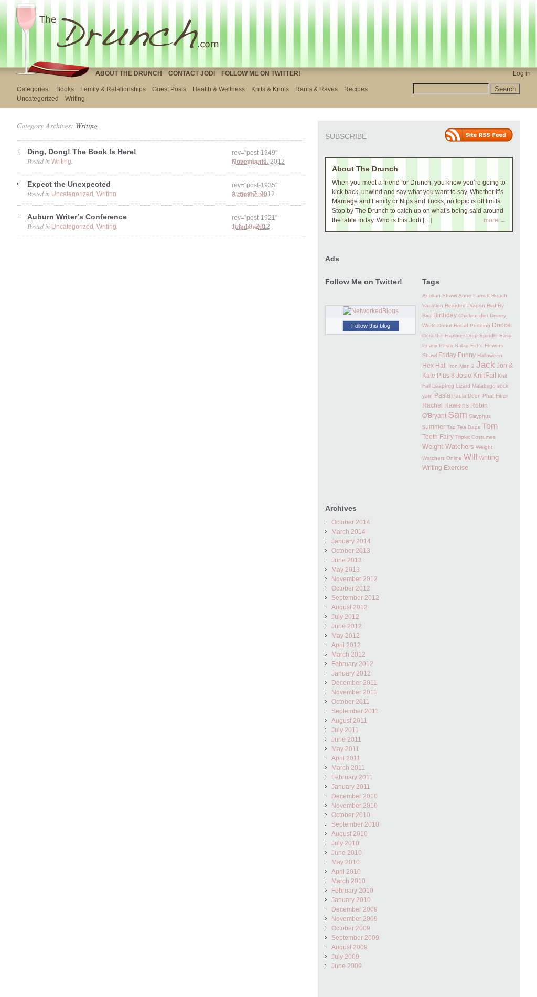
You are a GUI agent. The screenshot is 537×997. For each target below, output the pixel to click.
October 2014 (350, 522)
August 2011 (349, 720)
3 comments (249, 194)
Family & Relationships (113, 89)
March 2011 (348, 767)
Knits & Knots (270, 89)
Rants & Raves (316, 89)
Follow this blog (370, 326)
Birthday (445, 315)
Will (471, 457)
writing (489, 458)
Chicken (468, 315)
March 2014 (348, 531)
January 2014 (351, 541)
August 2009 (349, 947)
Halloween (489, 355)
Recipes (356, 89)
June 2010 (346, 852)
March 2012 (348, 654)
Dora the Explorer (443, 335)
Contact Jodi (191, 73)
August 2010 (349, 834)
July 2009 (345, 956)
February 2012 (352, 664)
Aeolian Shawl (439, 295)
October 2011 (350, 701)
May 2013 (345, 569)
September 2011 (355, 711)
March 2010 (348, 881)
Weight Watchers (448, 447)
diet (483, 315)
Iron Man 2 (461, 366)
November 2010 (354, 805)
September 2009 (355, 937)
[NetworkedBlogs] (371, 311)
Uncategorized (38, 98)
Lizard (463, 386)
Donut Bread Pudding (463, 325)
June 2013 (346, 560)
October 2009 (350, 928)
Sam (457, 415)
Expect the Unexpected (69, 184)
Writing (75, 98)
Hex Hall (434, 365)
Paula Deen (466, 396)
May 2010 (345, 862)
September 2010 (355, 824)
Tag (451, 427)
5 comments (249, 162)
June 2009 (346, 966)
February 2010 (352, 890)
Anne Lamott (474, 295)
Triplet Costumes (475, 437)
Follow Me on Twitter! (260, 73)
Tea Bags (468, 427)
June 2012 (346, 626)
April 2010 (346, 871)
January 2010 (351, 900)
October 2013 (350, 550)
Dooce (501, 325)
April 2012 (346, 645)
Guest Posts (169, 89)
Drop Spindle (482, 335)
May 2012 (345, 635)
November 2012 (354, 579)
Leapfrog (443, 386)
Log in (522, 73)
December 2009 (354, 909)
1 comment (247, 227)
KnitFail (484, 375)
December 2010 (354, 796)
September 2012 (355, 598)
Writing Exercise (445, 468)
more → (495, 220)
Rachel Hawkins (445, 405)
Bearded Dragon (465, 305)
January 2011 (350, 786)
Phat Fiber (495, 396)
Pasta (442, 395)
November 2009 (354, 919)
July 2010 (345, 843)
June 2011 (346, 739)
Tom (490, 426)
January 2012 (351, 673)
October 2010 (350, 815)
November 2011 (354, 692)
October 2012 (350, 588)
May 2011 (345, 749)
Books (65, 89)
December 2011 (354, 683)
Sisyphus (480, 416)
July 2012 (345, 616)
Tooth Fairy (438, 437)
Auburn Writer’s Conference (77, 216)
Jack (485, 365)
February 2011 (352, 777)
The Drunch (122, 33)
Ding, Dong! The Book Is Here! (81, 151)
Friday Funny (457, 355)
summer (433, 427)
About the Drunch (128, 73)
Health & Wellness (218, 89)
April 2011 (345, 758)
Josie (463, 375)
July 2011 (345, 730)
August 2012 (349, 607)
